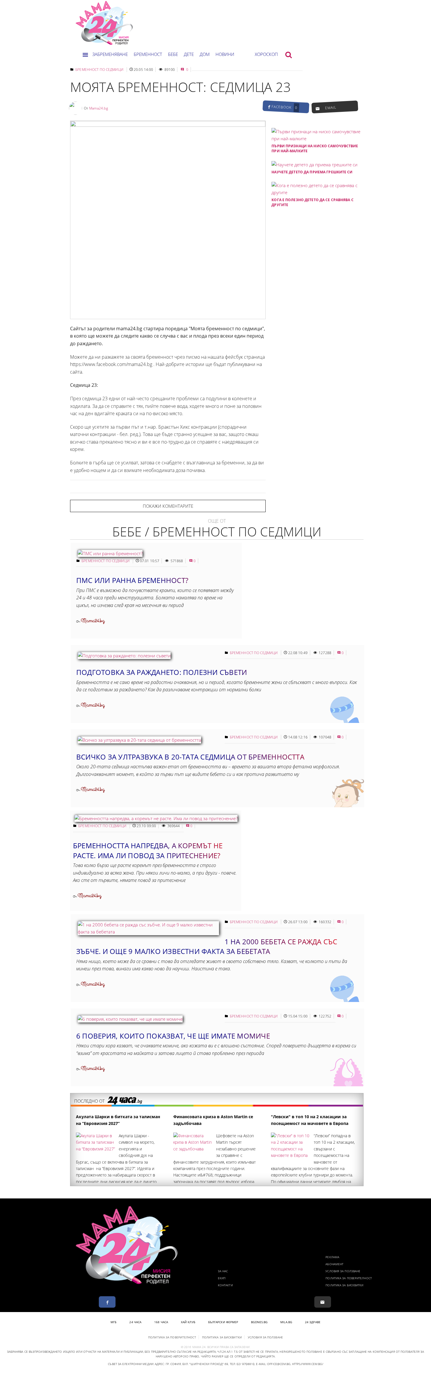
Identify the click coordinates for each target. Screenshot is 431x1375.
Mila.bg (286, 1322)
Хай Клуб (188, 1322)
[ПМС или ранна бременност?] (110, 553)
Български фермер (223, 1322)
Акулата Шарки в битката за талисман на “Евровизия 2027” (118, 1120)
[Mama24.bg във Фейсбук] (107, 1302)
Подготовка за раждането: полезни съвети (161, 672)
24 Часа (135, 1322)
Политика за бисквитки (344, 1285)
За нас (223, 1271)
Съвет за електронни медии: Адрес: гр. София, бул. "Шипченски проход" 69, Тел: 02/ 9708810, (181, 1364)
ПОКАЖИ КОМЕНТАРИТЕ (168, 506)
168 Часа (161, 1322)
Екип (221, 1278)
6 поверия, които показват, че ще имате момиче (173, 1036)
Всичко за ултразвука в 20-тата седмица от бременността (190, 757)
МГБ (113, 1322)
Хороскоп (266, 54)
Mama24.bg (98, 108)
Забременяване (110, 54)
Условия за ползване (342, 1271)
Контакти (225, 1285)
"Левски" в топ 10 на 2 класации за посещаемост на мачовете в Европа (309, 1120)
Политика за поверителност (348, 1278)
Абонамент (334, 1264)
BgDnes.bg (259, 1322)
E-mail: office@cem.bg (273, 1364)
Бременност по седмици (99, 69)
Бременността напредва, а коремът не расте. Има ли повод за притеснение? (148, 850)
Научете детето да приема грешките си (312, 172)
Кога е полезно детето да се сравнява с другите (313, 202)
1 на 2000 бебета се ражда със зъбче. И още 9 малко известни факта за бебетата (206, 946)
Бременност (148, 54)
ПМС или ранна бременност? (132, 580)
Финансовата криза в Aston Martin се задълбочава (213, 1120)
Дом (205, 54)
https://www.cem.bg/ (307, 1364)
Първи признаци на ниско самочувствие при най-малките (315, 148)
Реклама (332, 1257)
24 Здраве (312, 1322)
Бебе (173, 54)
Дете (189, 54)
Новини (225, 54)
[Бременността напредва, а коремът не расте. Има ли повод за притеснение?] (155, 818)
